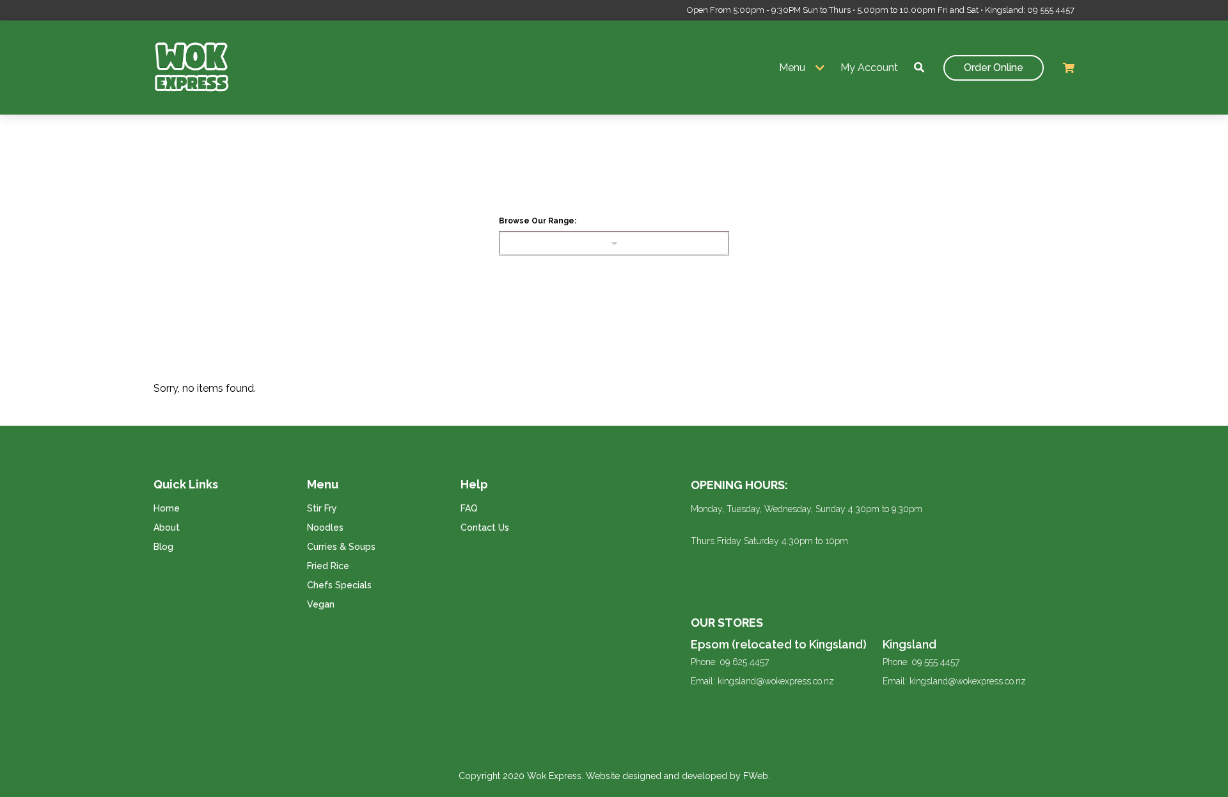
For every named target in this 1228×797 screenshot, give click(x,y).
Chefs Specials (339, 585)
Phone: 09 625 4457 (730, 662)
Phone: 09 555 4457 (921, 662)
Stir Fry (322, 508)
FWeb (755, 776)
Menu (792, 67)
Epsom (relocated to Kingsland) (779, 644)
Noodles (325, 527)
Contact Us (484, 527)
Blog (163, 547)
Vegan (321, 604)
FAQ (469, 508)
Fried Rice (328, 566)
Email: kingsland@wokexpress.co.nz (762, 681)
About (167, 527)
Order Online (993, 67)
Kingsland (909, 644)
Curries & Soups (341, 547)
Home (167, 508)
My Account (869, 67)
